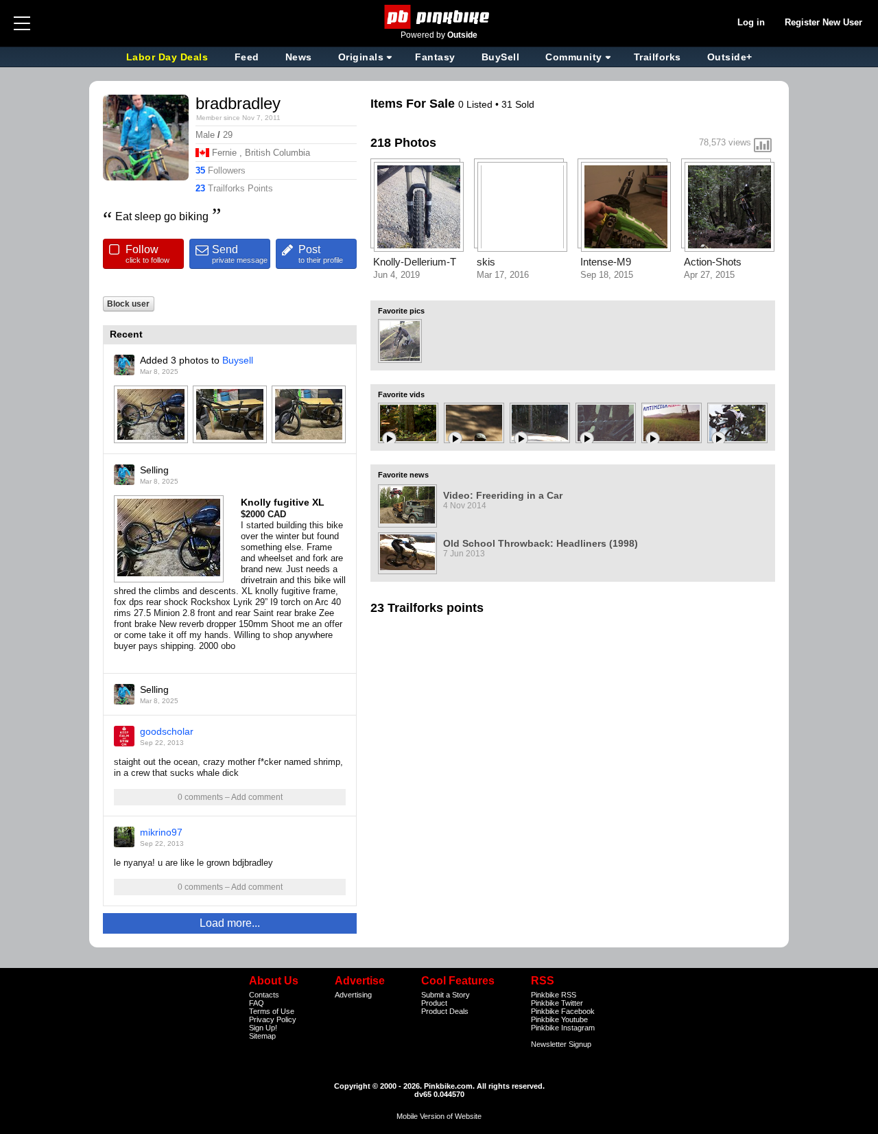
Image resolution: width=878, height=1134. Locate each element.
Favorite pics (401, 311)
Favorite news (403, 475)
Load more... (230, 923)
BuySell (501, 56)
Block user (128, 303)
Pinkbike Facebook (563, 1011)
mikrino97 (161, 832)
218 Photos (403, 143)
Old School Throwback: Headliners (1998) (540, 543)
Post (320, 254)
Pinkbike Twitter (557, 1003)
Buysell (237, 360)
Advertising (353, 995)
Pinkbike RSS (553, 995)
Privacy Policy (272, 1019)
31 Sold (517, 104)
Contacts (264, 995)
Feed (247, 56)
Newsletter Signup (561, 1044)
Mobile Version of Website (439, 1116)
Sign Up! (263, 1028)
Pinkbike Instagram (563, 1028)
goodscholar (166, 731)
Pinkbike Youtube (559, 1019)
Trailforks (657, 56)
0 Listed (476, 104)
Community (573, 56)
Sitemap (262, 1036)
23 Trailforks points (427, 608)
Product (434, 1003)
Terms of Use (271, 1011)
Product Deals (444, 1011)
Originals (361, 56)
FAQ (256, 1003)
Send (240, 254)
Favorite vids (401, 394)
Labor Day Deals (168, 56)
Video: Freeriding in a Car (502, 495)
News (298, 56)
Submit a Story (445, 995)
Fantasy (435, 56)
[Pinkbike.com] (439, 17)
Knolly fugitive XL (282, 502)
